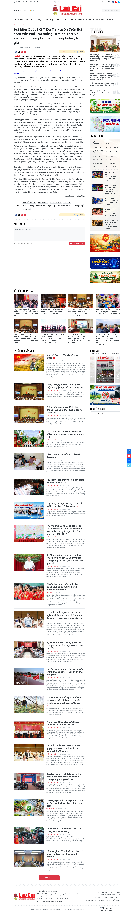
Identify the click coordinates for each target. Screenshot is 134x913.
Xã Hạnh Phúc (99, 160)
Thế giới (73, 20)
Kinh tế (33, 20)
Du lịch (52, 20)
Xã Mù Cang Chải (98, 152)
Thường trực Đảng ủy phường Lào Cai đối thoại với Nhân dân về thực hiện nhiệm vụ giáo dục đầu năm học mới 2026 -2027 (64, 530)
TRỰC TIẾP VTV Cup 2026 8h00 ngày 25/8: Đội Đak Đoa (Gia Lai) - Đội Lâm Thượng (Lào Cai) (111, 189)
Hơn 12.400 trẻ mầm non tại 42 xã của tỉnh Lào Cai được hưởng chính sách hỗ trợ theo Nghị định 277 (102, 67)
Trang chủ (15, 19)
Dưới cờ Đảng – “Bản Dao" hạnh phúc (62, 356)
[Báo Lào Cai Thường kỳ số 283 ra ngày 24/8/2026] (105, 369)
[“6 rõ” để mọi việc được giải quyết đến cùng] (29, 461)
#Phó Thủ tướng (28, 206)
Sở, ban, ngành (113, 143)
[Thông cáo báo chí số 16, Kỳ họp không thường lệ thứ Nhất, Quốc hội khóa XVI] (29, 414)
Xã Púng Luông (113, 152)
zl (119, 2)
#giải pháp (51, 206)
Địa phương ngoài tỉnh (98, 142)
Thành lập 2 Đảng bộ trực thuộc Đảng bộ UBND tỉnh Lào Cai (102, 84)
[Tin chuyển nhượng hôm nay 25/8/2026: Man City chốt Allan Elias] (97, 174)
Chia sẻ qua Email (25, 52)
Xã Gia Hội (111, 163)
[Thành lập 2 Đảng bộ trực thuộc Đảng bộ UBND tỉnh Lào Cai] (29, 729)
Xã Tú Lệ (97, 156)
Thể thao (66, 20)
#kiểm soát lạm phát (65, 206)
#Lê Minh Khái (40, 206)
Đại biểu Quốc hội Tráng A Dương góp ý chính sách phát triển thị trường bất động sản (63, 748)
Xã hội (39, 20)
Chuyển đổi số (90, 20)
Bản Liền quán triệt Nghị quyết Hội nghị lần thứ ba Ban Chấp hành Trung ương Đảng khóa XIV (63, 777)
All (118, 19)
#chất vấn (67, 202)
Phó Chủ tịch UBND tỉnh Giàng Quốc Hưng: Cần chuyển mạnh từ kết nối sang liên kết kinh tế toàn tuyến (26, 312)
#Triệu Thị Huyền (55, 202)
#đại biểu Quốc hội (29, 202)
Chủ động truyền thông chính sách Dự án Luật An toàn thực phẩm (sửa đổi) (64, 803)
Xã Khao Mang (113, 147)
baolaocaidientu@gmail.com (52, 901)
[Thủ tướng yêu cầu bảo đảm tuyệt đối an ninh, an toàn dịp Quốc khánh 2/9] (29, 438)
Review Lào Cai (100, 20)
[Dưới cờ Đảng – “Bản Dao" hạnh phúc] (29, 362)
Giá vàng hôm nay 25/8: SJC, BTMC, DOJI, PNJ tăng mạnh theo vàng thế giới (111, 225)
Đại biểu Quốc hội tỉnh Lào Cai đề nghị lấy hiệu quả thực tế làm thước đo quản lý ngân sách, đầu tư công (64, 615)
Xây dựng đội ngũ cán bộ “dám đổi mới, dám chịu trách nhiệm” (64, 505)
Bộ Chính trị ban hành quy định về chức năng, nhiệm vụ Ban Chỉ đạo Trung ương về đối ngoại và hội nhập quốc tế (65, 559)
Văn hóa (45, 20)
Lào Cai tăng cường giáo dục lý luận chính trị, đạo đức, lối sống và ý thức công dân (65, 672)
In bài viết (22, 52)
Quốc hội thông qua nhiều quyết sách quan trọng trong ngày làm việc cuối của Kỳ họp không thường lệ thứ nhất (80, 312)
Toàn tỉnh (97, 147)
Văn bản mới (50, 592)
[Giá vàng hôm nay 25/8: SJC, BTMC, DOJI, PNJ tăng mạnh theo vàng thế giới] (97, 223)
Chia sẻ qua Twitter (19, 52)
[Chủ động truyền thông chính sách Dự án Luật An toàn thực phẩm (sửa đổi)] (29, 807)
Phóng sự (81, 20)
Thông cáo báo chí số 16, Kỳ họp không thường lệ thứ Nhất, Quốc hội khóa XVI (64, 410)
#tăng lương (78, 206)
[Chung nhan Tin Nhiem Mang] (110, 909)
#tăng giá (26, 209)
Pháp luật (59, 20)
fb (113, 2)
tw (129, 465)
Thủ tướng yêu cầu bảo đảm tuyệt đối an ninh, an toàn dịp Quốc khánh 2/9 (65, 434)
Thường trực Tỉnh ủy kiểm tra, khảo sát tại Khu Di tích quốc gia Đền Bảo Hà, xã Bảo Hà (53, 311)
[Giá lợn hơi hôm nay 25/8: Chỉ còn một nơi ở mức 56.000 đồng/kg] (97, 211)
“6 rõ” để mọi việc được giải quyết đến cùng (63, 455)
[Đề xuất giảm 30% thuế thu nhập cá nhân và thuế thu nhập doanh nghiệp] (29, 858)
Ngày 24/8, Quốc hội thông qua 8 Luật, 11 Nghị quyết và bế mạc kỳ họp (65, 386)
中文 (109, 2)
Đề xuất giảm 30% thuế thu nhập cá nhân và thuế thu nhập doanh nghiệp (64, 854)
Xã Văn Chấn (112, 167)
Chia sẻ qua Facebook (16, 52)
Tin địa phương (97, 136)
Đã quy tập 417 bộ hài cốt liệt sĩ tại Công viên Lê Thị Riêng (63, 830)
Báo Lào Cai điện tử (67, 10)
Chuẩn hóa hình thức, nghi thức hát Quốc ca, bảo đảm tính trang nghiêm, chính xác (64, 587)
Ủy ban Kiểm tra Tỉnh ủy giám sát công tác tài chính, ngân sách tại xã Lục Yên (64, 645)
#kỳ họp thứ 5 (43, 202)
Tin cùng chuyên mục (24, 350)
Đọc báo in (110, 20)
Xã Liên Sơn (98, 163)
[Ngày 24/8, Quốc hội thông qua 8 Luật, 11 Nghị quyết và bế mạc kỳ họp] (29, 391)
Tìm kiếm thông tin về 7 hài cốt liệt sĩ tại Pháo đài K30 (65, 481)
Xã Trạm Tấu (112, 156)
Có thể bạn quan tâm (23, 290)
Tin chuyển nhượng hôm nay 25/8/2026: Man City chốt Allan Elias (111, 176)
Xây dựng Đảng (51, 361)
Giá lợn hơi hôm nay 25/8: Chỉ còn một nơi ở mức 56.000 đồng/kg (110, 212)
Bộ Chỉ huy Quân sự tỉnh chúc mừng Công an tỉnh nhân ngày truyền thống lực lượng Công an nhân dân (102, 58)
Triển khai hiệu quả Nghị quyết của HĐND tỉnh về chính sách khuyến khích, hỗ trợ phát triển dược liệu (64, 700)
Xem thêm (49, 878)
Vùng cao (95, 354)
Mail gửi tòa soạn (42, 2)
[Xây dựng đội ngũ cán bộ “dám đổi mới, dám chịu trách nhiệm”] (29, 510)
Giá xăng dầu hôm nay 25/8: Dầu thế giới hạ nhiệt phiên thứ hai (111, 201)
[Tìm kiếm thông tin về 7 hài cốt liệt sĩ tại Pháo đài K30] (29, 487)
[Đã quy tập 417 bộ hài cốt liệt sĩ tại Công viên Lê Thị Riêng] (29, 835)
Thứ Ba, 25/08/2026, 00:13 (24, 2)
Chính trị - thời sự (24, 20)
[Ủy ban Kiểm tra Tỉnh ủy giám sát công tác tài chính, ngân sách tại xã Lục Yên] (29, 649)
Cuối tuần (115, 354)
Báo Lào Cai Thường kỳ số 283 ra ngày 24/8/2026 (105, 376)
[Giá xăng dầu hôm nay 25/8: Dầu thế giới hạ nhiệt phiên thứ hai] (97, 200)
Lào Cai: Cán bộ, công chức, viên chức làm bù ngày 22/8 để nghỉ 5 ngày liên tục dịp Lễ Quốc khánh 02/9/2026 (102, 77)
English (104, 2)
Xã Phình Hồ (112, 160)
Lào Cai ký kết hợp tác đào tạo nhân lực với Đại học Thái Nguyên (101, 93)
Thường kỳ (105, 354)
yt (116, 2)
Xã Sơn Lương (99, 167)
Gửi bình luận (78, 243)
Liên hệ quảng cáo (57, 2)
